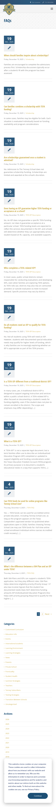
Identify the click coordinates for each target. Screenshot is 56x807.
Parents (8, 662)
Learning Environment (14, 648)
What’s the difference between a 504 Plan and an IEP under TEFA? (27, 568)
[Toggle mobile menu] (52, 8)
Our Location (36, 2)
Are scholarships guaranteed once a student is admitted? (24, 159)
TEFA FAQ (30, 508)
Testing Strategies (12, 695)
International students (14, 644)
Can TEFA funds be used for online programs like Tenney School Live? (25, 502)
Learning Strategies (12, 653)
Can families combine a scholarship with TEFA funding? (24, 108)
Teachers (8, 686)
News (7, 658)
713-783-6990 (49, 2)
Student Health (11, 676)
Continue (38, 796)
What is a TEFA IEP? (12, 441)
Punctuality (9, 672)
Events (8, 639)
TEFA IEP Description (33, 215)
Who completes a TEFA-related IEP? (20, 268)
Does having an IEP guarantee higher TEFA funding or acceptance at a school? (28, 210)
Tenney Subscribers (13, 690)
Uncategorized (11, 704)
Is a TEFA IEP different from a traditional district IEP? (27, 381)
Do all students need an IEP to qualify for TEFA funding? (25, 326)
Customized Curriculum (14, 630)
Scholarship (30, 59)
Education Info (11, 634)
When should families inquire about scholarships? (26, 55)
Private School (11, 667)
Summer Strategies (12, 681)
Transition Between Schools (16, 700)
